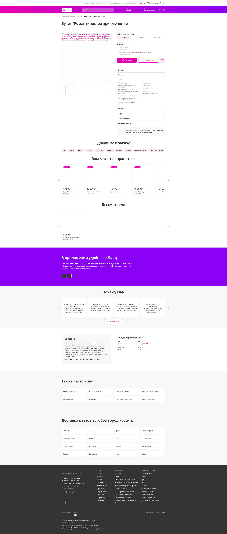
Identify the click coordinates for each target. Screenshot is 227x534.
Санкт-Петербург (147, 431)
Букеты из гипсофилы (70, 391)
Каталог (68, 10)
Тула (90, 431)
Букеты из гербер (95, 391)
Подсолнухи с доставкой (150, 391)
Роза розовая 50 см (123, 89)
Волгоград (92, 446)
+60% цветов (157, 38)
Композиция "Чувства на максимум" (95, 180)
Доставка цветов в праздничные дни (126, 502)
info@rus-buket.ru (69, 493)
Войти (163, 3)
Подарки (144, 486)
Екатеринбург (146, 438)
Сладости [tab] (110, 150)
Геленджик (93, 454)
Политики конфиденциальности (126, 480)
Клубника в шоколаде (148, 489)
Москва (118, 446)
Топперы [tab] (128, 150)
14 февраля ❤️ (143, 344)
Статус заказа (153, 3)
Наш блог (100, 495)
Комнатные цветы (147, 492)
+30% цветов (140, 38)
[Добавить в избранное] (162, 60)
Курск (117, 431)
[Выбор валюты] (145, 3)
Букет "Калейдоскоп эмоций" (70, 180)
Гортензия (92, 399)
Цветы (143, 477)
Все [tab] (64, 150)
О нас (82, 3)
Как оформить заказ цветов (124, 492)
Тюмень (65, 454)
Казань (144, 454)
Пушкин (118, 438)
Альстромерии (68, 399)
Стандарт (124, 38)
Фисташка (146, 88)
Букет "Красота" (115, 179)
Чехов (91, 438)
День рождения (146, 474)
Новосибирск (146, 446)
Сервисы (135, 3)
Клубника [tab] (89, 150)
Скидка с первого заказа (123, 495)
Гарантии (98, 3)
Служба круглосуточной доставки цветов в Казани (79, 520)
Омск (117, 454)
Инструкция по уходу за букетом (126, 486)
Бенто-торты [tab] (100, 150)
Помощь (129, 3)
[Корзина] (164, 10)
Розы (143, 483)
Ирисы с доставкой (122, 391)
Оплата (93, 3)
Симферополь (68, 446)
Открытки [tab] (71, 150)
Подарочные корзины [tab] (156, 150)
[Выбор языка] (141, 3)
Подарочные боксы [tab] (140, 150)
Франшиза (100, 489)
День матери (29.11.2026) (150, 501)
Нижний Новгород (69, 438)
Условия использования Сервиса (126, 483)
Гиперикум (146, 85)
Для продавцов (106, 3)
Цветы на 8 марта (147, 495)
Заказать (129, 60)
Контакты (123, 3)
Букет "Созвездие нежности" (140, 180)
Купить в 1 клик (148, 60)
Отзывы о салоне (121, 489)
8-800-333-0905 (68, 488)
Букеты (143, 480)
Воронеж (66, 431)
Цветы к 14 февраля (148, 498)
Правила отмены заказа (123, 498)
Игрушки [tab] (119, 150)
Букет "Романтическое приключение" (71, 237)
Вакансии (100, 501)
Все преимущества (113, 321)
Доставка (87, 3)
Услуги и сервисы (103, 492)
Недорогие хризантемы (123, 399)
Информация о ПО (103, 498)
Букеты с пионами (148, 399)
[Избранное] (159, 10)
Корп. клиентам (115, 3)
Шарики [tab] (80, 150)
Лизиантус (121, 83)
